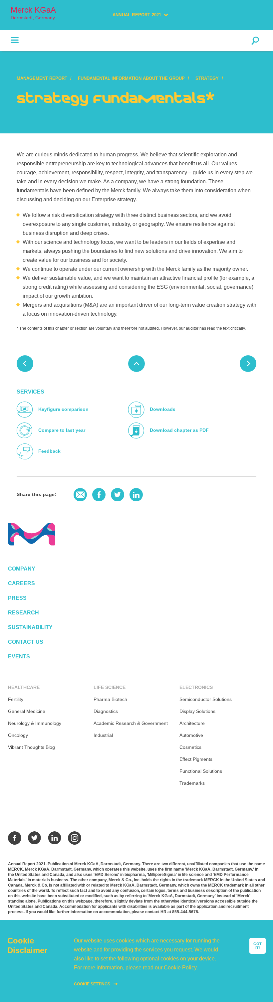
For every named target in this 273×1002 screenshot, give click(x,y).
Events (19, 656)
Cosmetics (190, 747)
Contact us (25, 642)
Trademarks (192, 783)
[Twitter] (34, 838)
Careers (21, 583)
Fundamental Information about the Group (131, 78)
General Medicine (26, 711)
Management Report (42, 78)
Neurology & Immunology (34, 723)
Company (21, 569)
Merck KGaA (33, 12)
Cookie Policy (180, 967)
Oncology (18, 735)
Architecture (192, 723)
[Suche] (255, 40)
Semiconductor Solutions (205, 699)
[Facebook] (14, 838)
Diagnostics (106, 711)
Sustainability (30, 627)
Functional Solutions (200, 771)
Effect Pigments (195, 759)
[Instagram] (74, 838)
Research (23, 612)
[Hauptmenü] (9, 40)
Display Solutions (197, 711)
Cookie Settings (92, 984)
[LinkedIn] (54, 838)
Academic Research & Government (131, 723)
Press (17, 598)
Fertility (15, 699)
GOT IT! (257, 946)
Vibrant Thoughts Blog (31, 747)
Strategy (207, 78)
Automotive (191, 735)
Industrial (103, 735)
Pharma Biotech (110, 699)
